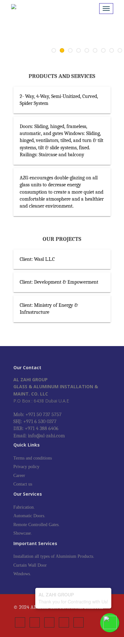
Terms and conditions (32, 458)
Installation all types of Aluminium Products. (53, 556)
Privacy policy (26, 466)
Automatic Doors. (29, 515)
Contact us (22, 484)
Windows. (22, 573)
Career (19, 475)
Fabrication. (24, 507)
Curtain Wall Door (30, 565)
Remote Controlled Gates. (36, 524)
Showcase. (22, 533)
